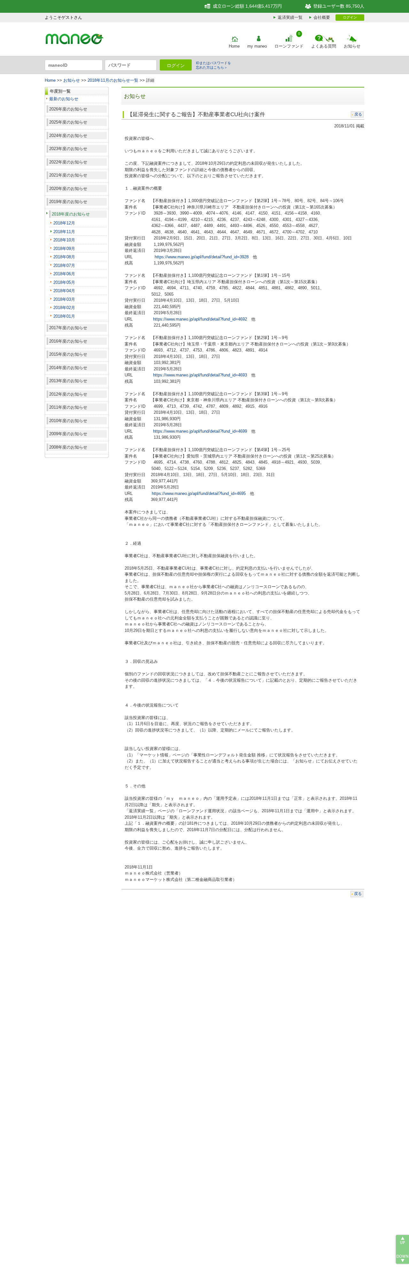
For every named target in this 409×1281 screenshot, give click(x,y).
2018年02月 (64, 307)
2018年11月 (64, 231)
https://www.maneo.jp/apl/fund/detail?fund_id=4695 (199, 493)
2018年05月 (64, 282)
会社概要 (321, 17)
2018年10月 (64, 240)
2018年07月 (64, 265)
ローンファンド (289, 46)
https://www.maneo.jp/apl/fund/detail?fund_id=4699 (200, 431)
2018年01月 (64, 316)
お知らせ (352, 46)
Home (234, 46)
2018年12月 (64, 223)
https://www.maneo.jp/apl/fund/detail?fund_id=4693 (200, 375)
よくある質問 (323, 46)
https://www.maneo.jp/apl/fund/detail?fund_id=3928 (202, 256)
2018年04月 (64, 290)
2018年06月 (64, 273)
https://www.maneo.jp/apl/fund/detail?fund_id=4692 (200, 319)
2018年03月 (64, 299)
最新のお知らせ (63, 98)
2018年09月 (64, 248)
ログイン (350, 17)
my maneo (257, 46)
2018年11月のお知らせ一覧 (113, 80)
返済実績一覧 (290, 17)
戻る (358, 114)
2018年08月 (64, 256)
